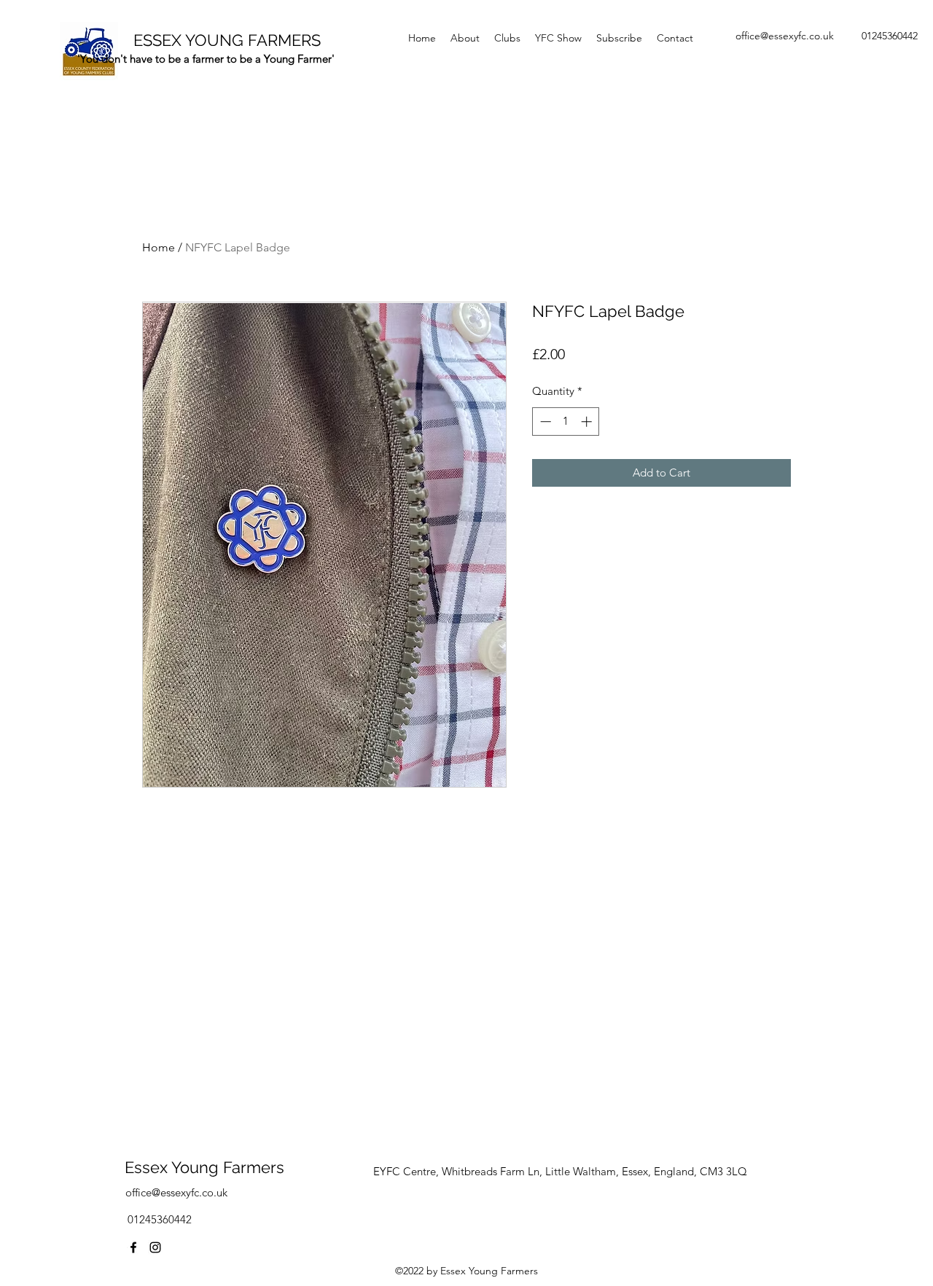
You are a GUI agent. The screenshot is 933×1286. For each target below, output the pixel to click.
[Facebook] (133, 1247)
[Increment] (588, 421)
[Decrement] (544, 421)
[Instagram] (155, 1247)
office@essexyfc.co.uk (784, 35)
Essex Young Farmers (204, 1167)
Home (158, 247)
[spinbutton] (566, 421)
